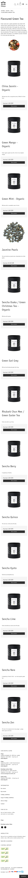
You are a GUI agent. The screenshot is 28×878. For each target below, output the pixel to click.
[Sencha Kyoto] (14, 552)
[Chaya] (3, 4)
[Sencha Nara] (14, 654)
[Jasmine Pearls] (14, 234)
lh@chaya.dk (15, 757)
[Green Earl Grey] (14, 345)
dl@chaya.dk (15, 772)
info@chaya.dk (15, 778)
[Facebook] (2, 827)
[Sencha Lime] (14, 603)
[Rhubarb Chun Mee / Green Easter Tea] (14, 396)
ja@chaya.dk (15, 764)
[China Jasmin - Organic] (14, 70)
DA (26, 4)
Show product (14, 106)
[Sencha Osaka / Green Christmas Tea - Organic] (14, 286)
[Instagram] (5, 827)
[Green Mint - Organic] (14, 183)
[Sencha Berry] (14, 450)
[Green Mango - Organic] (14, 127)
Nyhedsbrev (23, 876)
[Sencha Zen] (14, 707)
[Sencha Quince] (14, 501)
